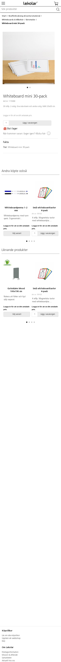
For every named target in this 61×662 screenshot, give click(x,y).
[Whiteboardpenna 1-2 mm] (16, 192)
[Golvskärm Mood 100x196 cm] (16, 273)
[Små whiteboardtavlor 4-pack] (44, 192)
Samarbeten (7, 658)
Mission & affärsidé (10, 655)
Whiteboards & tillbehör (13, 20)
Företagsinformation (10, 652)
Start (4, 16)
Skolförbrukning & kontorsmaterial (24, 16)
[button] (27, 87)
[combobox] (30, 9)
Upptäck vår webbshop (11, 638)
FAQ (3, 641)
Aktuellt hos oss (8, 661)
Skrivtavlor (30, 20)
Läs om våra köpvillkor (11, 636)
